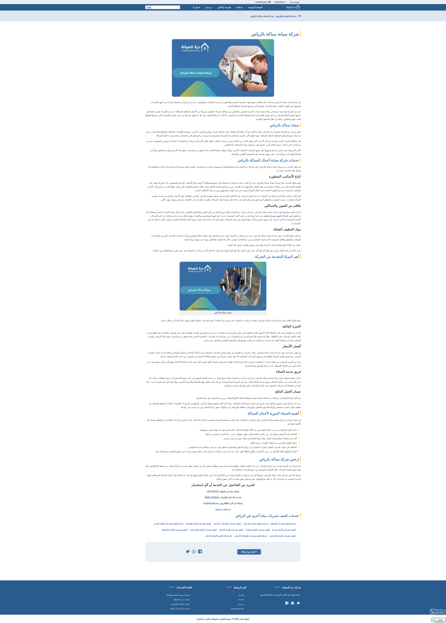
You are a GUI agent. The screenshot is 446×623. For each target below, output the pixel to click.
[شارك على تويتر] (188, 552)
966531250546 (212, 497)
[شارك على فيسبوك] (200, 552)
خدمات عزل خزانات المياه (180, 608)
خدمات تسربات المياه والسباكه (178, 595)
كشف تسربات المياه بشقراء (258, 529)
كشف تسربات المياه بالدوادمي (282, 535)
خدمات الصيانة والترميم (286, 16)
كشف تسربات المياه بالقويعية (198, 523)
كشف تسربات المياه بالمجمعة (174, 529)
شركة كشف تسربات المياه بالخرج (168, 523)
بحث (149, 7)
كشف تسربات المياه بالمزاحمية (203, 529)
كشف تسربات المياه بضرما (284, 529)
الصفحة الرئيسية (255, 7)
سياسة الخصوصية (237, 608)
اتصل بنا (196, 7)
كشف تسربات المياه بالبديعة (231, 529)
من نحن (208, 7)
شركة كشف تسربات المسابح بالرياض (250, 535)
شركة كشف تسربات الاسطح (283, 523)
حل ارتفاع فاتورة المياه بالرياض (218, 535)
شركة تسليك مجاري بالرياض (255, 523)
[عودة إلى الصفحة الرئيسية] (300, 16)
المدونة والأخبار (224, 7)
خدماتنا (240, 7)
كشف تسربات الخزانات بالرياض (227, 523)
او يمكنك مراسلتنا (223, 509)
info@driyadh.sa (262, 2)
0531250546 (279, 2)
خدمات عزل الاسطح (182, 599)
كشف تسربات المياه (272, 215)
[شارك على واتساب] (194, 552)
